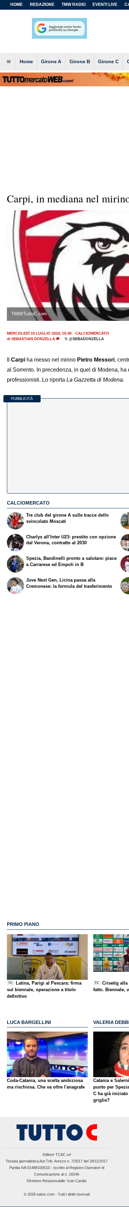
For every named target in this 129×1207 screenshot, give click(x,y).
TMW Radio (74, 4)
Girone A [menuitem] (51, 61)
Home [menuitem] (26, 61)
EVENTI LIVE (105, 4)
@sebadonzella (86, 339)
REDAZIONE (42, 4)
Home (16, 4)
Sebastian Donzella (33, 339)
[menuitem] (8, 62)
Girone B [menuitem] (79, 61)
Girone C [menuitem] (108, 61)
